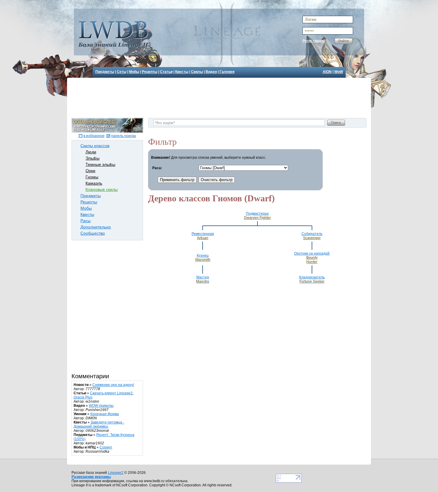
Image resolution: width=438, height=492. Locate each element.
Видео (211, 72)
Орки (90, 170)
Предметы (104, 72)
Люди (91, 152)
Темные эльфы (100, 164)
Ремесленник (203, 236)
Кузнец (202, 257)
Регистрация (313, 41)
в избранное (94, 136)
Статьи (166, 72)
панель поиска (123, 136)
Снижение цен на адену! (113, 385)
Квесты (181, 72)
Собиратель (312, 236)
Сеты (121, 72)
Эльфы (93, 158)
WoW (338, 72)
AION (327, 72)
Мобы (134, 72)
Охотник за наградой (312, 257)
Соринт (106, 447)
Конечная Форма (104, 414)
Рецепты (149, 72)
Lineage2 (115, 473)
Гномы (92, 177)
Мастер (202, 279)
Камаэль (94, 183)
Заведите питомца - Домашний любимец (99, 424)
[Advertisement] (220, 97)
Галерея (227, 72)
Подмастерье (257, 215)
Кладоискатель (312, 279)
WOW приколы (101, 406)
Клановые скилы (102, 189)
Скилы (197, 72)
